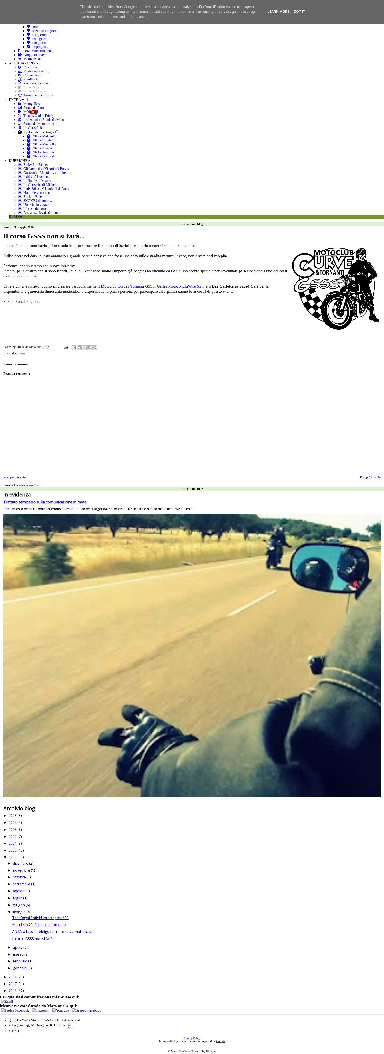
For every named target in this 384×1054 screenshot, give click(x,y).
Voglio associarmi (35, 71)
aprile (18, 947)
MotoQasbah (32, 59)
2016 (13, 990)
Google (220, 1041)
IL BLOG (16, 216)
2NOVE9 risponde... (38, 200)
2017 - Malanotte (44, 136)
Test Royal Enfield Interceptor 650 (40, 917)
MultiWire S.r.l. (192, 286)
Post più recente (14, 477)
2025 (13, 815)
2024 (13, 822)
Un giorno (39, 35)
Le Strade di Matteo (37, 180)
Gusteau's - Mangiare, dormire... (45, 172)
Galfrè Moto (167, 286)
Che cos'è (30, 67)
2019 (13, 857)
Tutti (35, 27)
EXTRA (15, 100)
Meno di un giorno (45, 31)
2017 (13, 983)
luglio (18, 898)
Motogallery (31, 104)
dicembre (21, 863)
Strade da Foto (33, 108)
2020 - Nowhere (43, 148)
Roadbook (30, 79)
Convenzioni (32, 75)
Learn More (278, 12)
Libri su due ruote (35, 208)
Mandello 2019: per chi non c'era (39, 924)
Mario (15, 353)
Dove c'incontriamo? (37, 51)
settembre (22, 884)
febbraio (20, 961)
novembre (22, 870)
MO (30, 112)
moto (22, 353)
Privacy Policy (192, 1038)
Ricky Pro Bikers (35, 164)
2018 (13, 976)
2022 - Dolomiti (43, 156)
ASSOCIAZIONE (22, 63)
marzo (18, 954)
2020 (13, 850)
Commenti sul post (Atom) (28, 485)
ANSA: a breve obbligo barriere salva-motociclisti (52, 931)
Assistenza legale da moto (41, 212)
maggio (19, 911)
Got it (299, 12)
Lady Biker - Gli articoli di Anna (46, 188)
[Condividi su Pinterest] (94, 347)
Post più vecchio (370, 477)
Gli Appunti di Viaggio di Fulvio (46, 168)
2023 (13, 829)
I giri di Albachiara (36, 176)
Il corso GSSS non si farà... (33, 938)
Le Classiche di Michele (40, 184)
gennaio (20, 968)
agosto (19, 890)
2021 (13, 843)
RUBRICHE (18, 160)
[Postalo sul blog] (79, 347)
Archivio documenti (37, 83)
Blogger (211, 1051)
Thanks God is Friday (38, 116)
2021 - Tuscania (43, 152)
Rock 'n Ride (32, 196)
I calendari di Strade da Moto (43, 120)
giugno (19, 904)
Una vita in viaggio (36, 204)
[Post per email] (66, 347)
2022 (13, 836)
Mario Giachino (180, 1051)
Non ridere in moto (36, 192)
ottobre (20, 877)
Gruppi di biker (34, 55)
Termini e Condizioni (38, 95)
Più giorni (39, 43)
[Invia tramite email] (74, 347)
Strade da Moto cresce (38, 124)
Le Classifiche (33, 128)
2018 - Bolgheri (43, 140)
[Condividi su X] (84, 347)
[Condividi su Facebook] (89, 347)
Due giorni (39, 39)
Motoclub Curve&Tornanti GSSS (128, 286)
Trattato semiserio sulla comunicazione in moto (45, 501)
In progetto (40, 47)
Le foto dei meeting (37, 132)
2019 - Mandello (44, 144)
